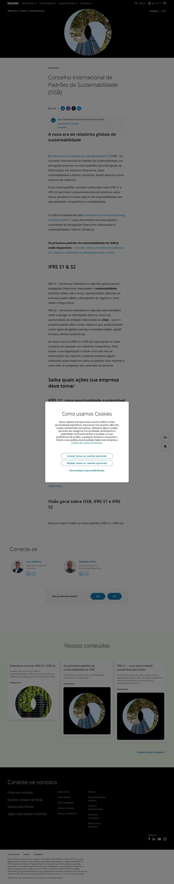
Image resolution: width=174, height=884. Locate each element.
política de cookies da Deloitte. (87, 442)
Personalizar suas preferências (87, 470)
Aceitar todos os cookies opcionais (87, 456)
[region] (87, 442)
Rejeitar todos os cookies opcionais (87, 463)
